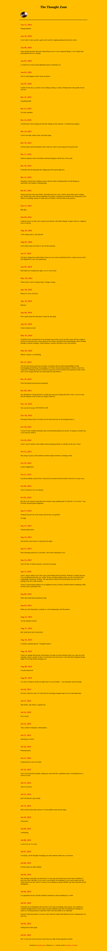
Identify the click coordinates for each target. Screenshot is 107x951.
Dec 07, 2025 (26, 191)
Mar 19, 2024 (26, 335)
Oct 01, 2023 (26, 497)
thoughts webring (71, 945)
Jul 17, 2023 (26, 758)
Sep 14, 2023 (26, 560)
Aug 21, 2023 (26, 617)
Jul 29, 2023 (26, 689)
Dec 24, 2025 (26, 120)
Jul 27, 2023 (26, 701)
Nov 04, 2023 (26, 415)
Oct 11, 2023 (26, 474)
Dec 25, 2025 (26, 108)
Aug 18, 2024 (26, 230)
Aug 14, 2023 (26, 651)
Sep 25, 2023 (26, 526)
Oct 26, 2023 (26, 440)
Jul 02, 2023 (26, 924)
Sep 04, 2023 (26, 605)
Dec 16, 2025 (26, 166)
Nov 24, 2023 (26, 404)
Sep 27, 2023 (26, 511)
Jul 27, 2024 (26, 253)
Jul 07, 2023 (26, 851)
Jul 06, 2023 (26, 863)
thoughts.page (41, 945)
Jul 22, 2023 (26, 724)
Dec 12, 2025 (26, 177)
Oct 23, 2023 (26, 452)
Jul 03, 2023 (26, 903)
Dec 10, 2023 (26, 379)
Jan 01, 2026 (26, 84)
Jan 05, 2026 (26, 61)
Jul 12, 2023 (26, 794)
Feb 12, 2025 (26, 206)
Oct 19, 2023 (26, 463)
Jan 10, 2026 (26, 36)
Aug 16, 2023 (26, 640)
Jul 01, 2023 (26, 935)
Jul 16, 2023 (26, 769)
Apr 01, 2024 (26, 324)
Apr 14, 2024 (26, 301)
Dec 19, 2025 (26, 143)
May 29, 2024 (26, 278)
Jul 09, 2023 (26, 829)
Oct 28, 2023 (26, 427)
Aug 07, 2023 (26, 678)
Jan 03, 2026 (26, 72)
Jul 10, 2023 (26, 817)
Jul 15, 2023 (26, 783)
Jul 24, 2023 (26, 712)
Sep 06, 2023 (26, 594)
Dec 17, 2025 (26, 154)
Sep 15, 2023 (26, 549)
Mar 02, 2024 (26, 351)
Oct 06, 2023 (26, 486)
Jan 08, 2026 (26, 47)
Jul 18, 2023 (26, 747)
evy (54, 945)
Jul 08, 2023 (26, 840)
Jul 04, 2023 (26, 874)
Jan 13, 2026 (26, 25)
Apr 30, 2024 (26, 290)
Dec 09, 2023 (26, 391)
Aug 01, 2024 (26, 242)
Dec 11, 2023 (26, 362)
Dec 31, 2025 (26, 97)
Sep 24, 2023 (26, 537)
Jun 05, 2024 (26, 267)
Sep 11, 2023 (26, 572)
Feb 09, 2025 (26, 217)
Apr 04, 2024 (26, 312)
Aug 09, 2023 (26, 666)
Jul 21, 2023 (26, 735)
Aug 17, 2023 (26, 628)
